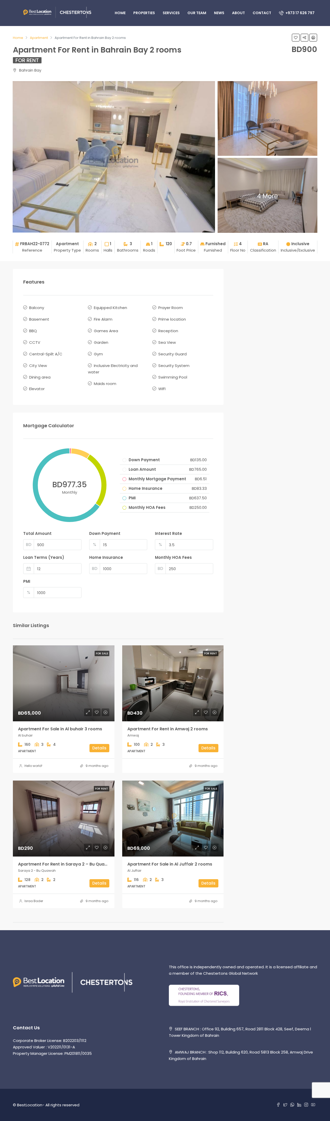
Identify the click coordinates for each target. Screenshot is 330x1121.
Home (120, 12)
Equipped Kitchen (110, 307)
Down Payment (104, 533)
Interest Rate (168, 533)
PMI (26, 581)
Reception (168, 330)
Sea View (167, 342)
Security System (173, 365)
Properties (144, 12)
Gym (98, 354)
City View (38, 365)
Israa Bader (33, 901)
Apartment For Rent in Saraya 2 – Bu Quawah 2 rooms (75, 864)
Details (99, 748)
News (219, 12)
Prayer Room (170, 307)
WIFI (162, 388)
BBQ (33, 330)
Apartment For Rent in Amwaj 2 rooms (167, 729)
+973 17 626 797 (300, 12)
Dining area (40, 377)
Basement (39, 319)
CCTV (34, 342)
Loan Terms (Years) (43, 557)
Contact (262, 12)
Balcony (36, 307)
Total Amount (37, 533)
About (238, 12)
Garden (101, 342)
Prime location (172, 319)
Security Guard (172, 354)
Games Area (106, 330)
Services (171, 12)
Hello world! (33, 766)
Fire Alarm (103, 319)
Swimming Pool (172, 377)
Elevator (37, 388)
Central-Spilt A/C (45, 354)
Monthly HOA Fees (173, 557)
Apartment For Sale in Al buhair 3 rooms (60, 729)
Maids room (105, 383)
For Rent (27, 60)
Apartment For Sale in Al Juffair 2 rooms (169, 864)
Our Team (196, 12)
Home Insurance (106, 557)
